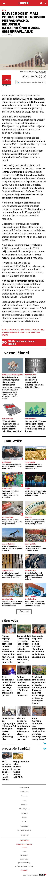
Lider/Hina (5, 86)
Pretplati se (24, 840)
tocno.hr (24, 870)
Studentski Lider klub (24, 831)
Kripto (24, 800)
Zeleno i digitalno (24, 809)
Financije (24, 796)
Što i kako (24, 804)
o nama (24, 851)
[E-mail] (36, 76)
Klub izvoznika (24, 826)
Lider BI (24, 822)
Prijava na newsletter (24, 844)
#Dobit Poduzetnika (35, 330)
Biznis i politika (24, 787)
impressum (24, 855)
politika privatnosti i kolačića (24, 866)
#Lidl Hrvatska (33, 332)
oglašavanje (24, 859)
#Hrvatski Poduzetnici (13, 330)
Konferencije (24, 835)
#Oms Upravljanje (10, 332)
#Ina (22, 332)
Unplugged (24, 813)
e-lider (24, 848)
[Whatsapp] (40, 76)
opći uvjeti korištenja (24, 863)
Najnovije (13, 440)
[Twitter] (27, 76)
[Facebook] (23, 76)
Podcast (24, 817)
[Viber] (44, 76)
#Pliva (5, 335)
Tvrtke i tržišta (24, 791)
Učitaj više (24, 611)
